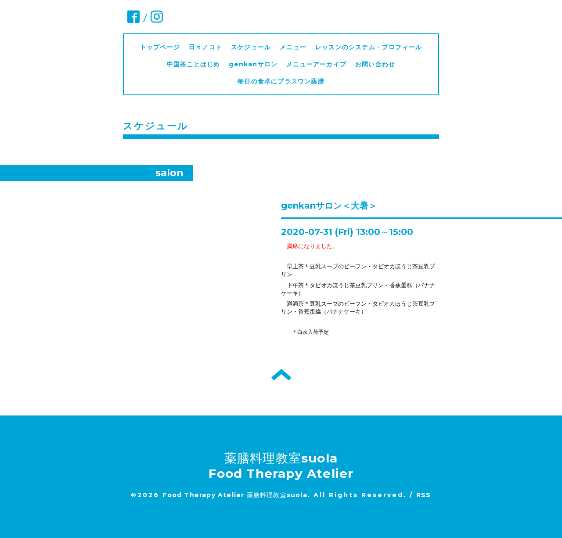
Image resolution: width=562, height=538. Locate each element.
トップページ (160, 47)
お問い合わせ (375, 64)
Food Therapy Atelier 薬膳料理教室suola (234, 495)
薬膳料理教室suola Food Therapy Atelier (281, 466)
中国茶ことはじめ (193, 64)
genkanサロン (253, 64)
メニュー (293, 47)
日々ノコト (205, 47)
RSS (423, 495)
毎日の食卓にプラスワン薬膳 (284, 81)
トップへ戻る (281, 374)
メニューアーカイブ (316, 64)
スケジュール (251, 47)
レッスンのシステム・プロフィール (368, 47)
